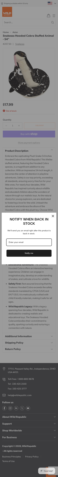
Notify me (29, 253)
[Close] (53, 216)
